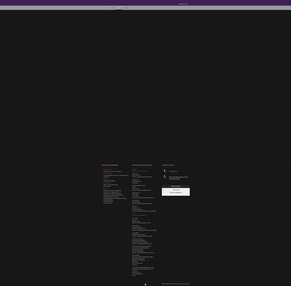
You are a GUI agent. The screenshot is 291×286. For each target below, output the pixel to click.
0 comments (169, 102)
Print (131, 24)
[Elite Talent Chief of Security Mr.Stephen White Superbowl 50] (131, 46)
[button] (157, 20)
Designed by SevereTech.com (108, 283)
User (113, 93)
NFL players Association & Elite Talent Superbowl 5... (144, 83)
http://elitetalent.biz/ (116, 94)
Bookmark (136, 24)
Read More (175, 102)
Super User (120, 32)
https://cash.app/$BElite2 (176, 192)
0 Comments (141, 32)
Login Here (155, 133)
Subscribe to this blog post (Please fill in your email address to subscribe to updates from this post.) (128, 152)
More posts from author (126, 96)
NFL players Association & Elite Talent (115, 83)
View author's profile (115, 96)
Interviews (127, 32)
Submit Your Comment (110, 154)
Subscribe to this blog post (120, 24)
